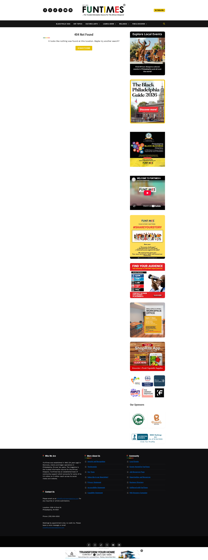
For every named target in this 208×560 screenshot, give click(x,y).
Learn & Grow (108, 24)
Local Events (134, 461)
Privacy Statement (94, 482)
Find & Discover (138, 24)
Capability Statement (95, 493)
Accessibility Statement (96, 487)
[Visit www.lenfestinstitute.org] (147, 392)
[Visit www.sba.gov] (147, 380)
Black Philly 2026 (63, 24)
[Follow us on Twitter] (60, 10)
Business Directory (137, 482)
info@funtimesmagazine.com (67, 498)
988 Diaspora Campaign (138, 493)
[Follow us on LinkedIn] (70, 10)
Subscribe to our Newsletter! (98, 477)
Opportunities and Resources (140, 477)
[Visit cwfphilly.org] (138, 419)
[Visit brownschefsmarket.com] (156, 419)
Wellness (123, 24)
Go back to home (84, 48)
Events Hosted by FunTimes (140, 467)
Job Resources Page (137, 472)
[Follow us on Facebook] (45, 10)
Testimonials (92, 467)
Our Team (91, 472)
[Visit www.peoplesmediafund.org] (135, 392)
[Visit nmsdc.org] (135, 380)
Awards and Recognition (96, 461)
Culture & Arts (92, 24)
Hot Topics (78, 24)
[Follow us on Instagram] (50, 10)
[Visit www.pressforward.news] (159, 380)
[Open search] (164, 24)
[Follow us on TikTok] (55, 10)
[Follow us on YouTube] (65, 10)
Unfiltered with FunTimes (139, 487)
